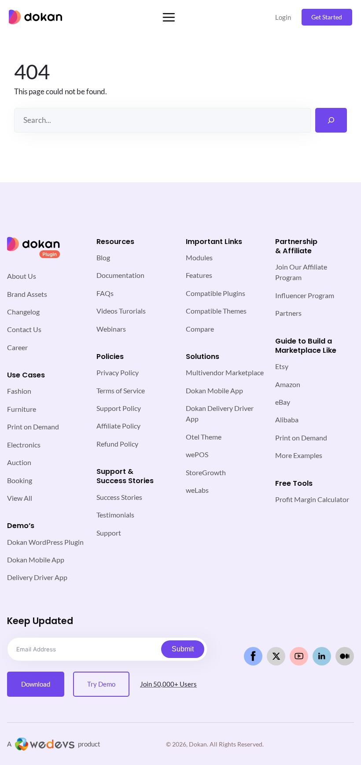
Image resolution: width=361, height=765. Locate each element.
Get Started (326, 17)
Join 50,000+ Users (168, 684)
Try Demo (101, 684)
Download (35, 684)
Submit (183, 649)
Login (283, 17)
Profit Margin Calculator (312, 499)
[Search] (331, 120)
